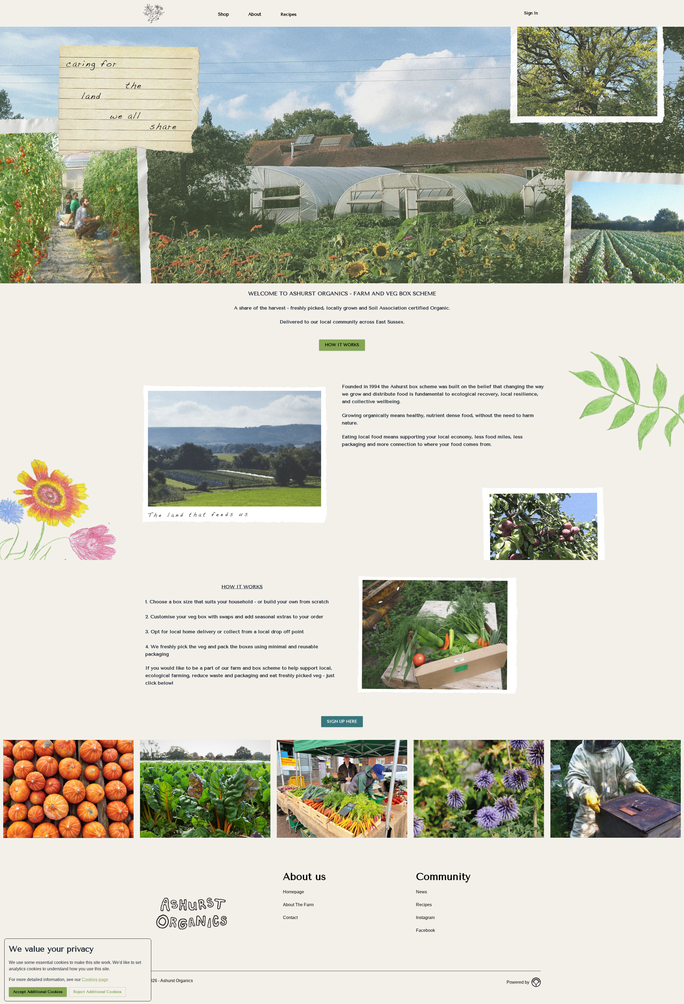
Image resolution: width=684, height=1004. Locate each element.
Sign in (531, 13)
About (254, 14)
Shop (223, 14)
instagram (425, 917)
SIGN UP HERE (342, 721)
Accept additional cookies (38, 992)
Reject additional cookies (97, 992)
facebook (425, 930)
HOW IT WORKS (342, 344)
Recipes (289, 14)
